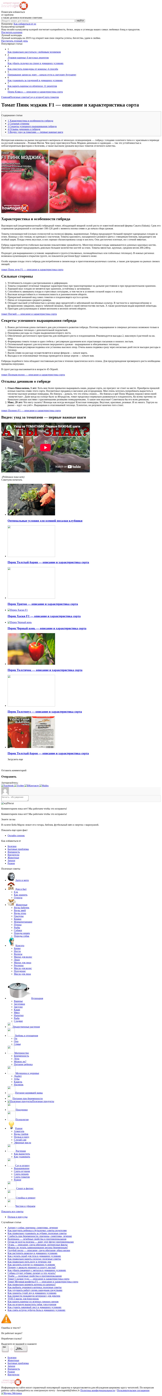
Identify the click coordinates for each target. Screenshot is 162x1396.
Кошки (17, 919)
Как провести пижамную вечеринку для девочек (34, 1296)
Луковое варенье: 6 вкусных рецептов (28, 57)
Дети (16, 1058)
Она (16, 1041)
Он (15, 1038)
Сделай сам (20, 1139)
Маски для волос (23, 957)
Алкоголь (19, 1131)
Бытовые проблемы (18, 849)
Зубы (16, 1079)
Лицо (17, 959)
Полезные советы (19, 97)
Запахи (11, 860)
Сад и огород (36, 97)
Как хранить (20, 894)
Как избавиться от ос (25, 23)
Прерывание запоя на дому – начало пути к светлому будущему (42, 74)
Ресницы (19, 965)
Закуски (18, 1006)
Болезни (12, 846)
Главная (5, 97)
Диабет (18, 1076)
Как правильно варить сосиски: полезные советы (34, 1259)
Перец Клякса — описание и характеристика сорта (35, 91)
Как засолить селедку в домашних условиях (31, 1264)
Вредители (13, 854)
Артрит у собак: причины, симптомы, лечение (33, 1227)
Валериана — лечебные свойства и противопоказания (37, 1239)
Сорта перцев (21, 1174)
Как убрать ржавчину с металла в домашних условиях (37, 1270)
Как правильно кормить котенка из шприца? (32, 1284)
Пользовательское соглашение (133, 1390)
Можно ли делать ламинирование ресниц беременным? (38, 1247)
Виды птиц (20, 913)
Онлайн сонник (16, 835)
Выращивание (21, 1168)
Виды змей (20, 910)
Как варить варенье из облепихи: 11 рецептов (32, 86)
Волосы (18, 954)
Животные (13, 857)
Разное (11, 863)
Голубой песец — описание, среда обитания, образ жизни (39, 1250)
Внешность (14, 852)
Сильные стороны (18, 123)
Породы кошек (22, 933)
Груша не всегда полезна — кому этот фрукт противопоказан (41, 1241)
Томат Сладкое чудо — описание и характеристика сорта (38, 1278)
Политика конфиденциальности (97, 1390)
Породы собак (21, 936)
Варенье (18, 1001)
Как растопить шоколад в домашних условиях (32, 1253)
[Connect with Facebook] (7, 785)
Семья (17, 1044)
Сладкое (18, 1021)
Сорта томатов (51, 97)
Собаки (18, 930)
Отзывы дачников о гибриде (24, 129)
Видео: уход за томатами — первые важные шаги (35, 132)
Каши (17, 1009)
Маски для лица (22, 962)
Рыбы (17, 927)
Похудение (20, 971)
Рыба (16, 1018)
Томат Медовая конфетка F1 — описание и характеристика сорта (43, 1281)
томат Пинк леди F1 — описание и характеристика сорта (32, 269)
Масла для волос (23, 968)
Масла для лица (22, 974)
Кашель (18, 1081)
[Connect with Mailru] (44, 785)
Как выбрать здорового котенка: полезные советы (35, 1287)
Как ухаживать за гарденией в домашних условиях (35, 80)
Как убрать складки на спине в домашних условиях (35, 63)
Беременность (21, 1055)
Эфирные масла (22, 1142)
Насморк (18, 1084)
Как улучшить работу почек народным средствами (35, 1290)
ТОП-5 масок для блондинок (23, 1298)
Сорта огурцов (22, 1171)
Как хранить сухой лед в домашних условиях (32, 1293)
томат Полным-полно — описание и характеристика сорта (33, 374)
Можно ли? (20, 1061)
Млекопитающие (23, 921)
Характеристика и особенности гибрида (30, 120)
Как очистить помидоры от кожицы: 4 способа (33, 69)
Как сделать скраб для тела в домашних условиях (34, 1256)
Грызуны (19, 916)
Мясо (17, 1012)
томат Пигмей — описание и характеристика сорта (29, 314)
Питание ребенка (23, 1064)
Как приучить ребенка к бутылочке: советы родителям (37, 1230)
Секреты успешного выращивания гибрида (32, 126)
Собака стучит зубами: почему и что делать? (32, 1273)
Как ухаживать (22, 1156)
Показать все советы (12, 1211)
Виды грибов (21, 1134)
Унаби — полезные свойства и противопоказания (35, 1276)
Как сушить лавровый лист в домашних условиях (34, 1307)
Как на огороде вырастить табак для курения (32, 1304)
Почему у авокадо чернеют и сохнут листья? (32, 1267)
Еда (16, 892)
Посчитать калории (11, 32)
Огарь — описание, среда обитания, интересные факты (38, 1244)
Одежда (18, 897)
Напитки (19, 1015)
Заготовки (19, 1004)
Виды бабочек (21, 907)
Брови (17, 948)
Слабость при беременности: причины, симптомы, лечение (40, 1236)
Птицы (18, 924)
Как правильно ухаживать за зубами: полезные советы (37, 1233)
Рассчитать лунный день (14, 41)
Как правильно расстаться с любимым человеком (34, 52)
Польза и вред (21, 1137)
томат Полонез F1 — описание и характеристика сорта (31, 410)
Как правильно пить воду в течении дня (29, 1261)
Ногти (17, 951)
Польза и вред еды (18, 1217)
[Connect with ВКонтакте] (32, 785)
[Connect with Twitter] (19, 785)
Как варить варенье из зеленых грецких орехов (33, 1301)
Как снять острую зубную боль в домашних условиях (36, 1310)
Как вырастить (22, 1153)
